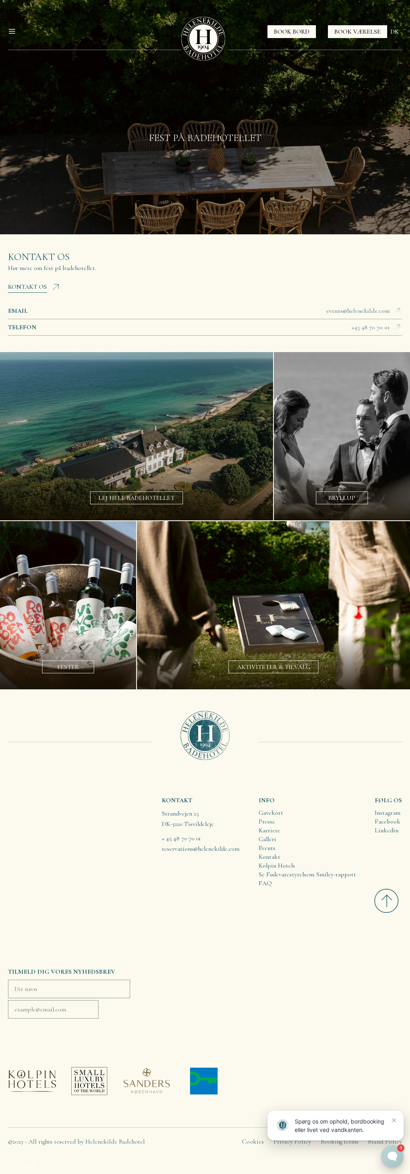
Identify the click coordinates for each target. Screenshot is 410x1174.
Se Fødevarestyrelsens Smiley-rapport (307, 874)
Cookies (253, 1142)
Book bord (22, 1165)
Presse (267, 822)
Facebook (387, 822)
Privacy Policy (292, 1142)
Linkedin (386, 830)
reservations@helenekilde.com (200, 849)
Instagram (387, 813)
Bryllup (341, 498)
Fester (68, 667)
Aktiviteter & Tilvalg (273, 667)
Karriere (269, 830)
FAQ (265, 883)
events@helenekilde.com (358, 311)
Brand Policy (385, 1142)
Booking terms (339, 1142)
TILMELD (30, 1030)
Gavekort (271, 813)
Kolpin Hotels (277, 866)
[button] (15, 32)
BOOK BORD (292, 32)
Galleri (267, 839)
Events (267, 848)
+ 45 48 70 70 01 (181, 838)
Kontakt (269, 857)
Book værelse (357, 32)
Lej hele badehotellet (136, 498)
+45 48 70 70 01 (371, 327)
